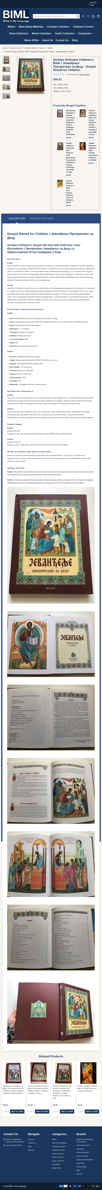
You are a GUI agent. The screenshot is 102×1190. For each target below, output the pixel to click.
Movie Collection (41, 33)
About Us (47, 40)
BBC (78, 1170)
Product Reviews (41, 218)
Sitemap (31, 1150)
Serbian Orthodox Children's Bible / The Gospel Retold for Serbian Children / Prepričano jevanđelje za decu (93, 122)
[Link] (15, 16)
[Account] (83, 16)
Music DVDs (31, 40)
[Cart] (98, 16)
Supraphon (80, 1149)
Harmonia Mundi (82, 1156)
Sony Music (80, 1163)
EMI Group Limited (83, 1145)
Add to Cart (17, 1112)
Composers (84, 33)
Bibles (11, 26)
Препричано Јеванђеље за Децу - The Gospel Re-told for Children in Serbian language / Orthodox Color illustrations (71, 122)
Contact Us (62, 40)
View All (79, 1174)
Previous (4, 101)
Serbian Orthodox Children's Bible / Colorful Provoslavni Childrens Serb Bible (88, 1088)
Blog (75, 40)
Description (17, 218)
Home (4, 48)
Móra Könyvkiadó (82, 1152)
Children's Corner (83, 26)
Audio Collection (64, 33)
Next (8, 101)
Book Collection (19, 33)
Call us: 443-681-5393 (14, 1145)
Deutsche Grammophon (84, 1160)
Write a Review (84, 74)
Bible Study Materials (31, 26)
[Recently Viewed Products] (93, 16)
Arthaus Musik (81, 1167)
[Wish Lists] (88, 16)
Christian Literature (58, 26)
